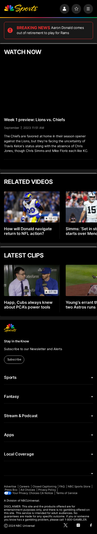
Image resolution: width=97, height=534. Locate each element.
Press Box (11, 489)
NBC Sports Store (79, 486)
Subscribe (14, 359)
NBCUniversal (30, 500)
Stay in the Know (16, 341)
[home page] (21, 8)
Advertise (10, 486)
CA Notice (46, 493)
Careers (24, 486)
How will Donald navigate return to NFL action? (28, 231)
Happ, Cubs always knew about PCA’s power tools (28, 304)
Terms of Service (66, 493)
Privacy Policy (47, 489)
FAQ (62, 486)
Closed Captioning (44, 486)
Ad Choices (27, 489)
